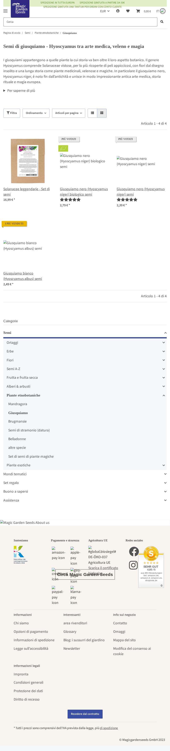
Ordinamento (34, 113)
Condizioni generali (28, 682)
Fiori (10, 360)
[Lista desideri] (128, 11)
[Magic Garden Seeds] (20, 13)
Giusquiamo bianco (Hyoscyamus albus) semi (22, 276)
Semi (7, 333)
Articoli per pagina (66, 113)
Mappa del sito (124, 640)
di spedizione (109, 728)
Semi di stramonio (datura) (29, 430)
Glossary (69, 631)
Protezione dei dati (28, 691)
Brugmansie (17, 421)
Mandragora (17, 404)
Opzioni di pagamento (31, 631)
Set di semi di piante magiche (31, 456)
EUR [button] (103, 11)
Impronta (21, 674)
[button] (118, 11)
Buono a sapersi (15, 491)
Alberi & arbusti (18, 386)
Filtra (13, 113)
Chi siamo (21, 623)
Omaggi (119, 631)
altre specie (17, 447)
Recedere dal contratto (85, 714)
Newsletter (71, 648)
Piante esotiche (18, 465)
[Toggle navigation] (5, 9)
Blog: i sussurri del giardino (84, 640)
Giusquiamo (18, 413)
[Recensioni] (70, 199)
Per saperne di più (21, 90)
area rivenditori (75, 623)
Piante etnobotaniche (23, 395)
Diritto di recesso (27, 699)
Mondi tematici (15, 474)
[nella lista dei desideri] (46, 143)
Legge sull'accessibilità (31, 648)
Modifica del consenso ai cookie (132, 651)
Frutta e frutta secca (22, 377)
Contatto (120, 623)
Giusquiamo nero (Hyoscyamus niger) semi (141, 191)
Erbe (10, 351)
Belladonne (17, 439)
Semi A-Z (13, 368)
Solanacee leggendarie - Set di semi (26, 191)
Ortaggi (12, 342)
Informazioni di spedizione (34, 640)
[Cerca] (162, 22)
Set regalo (11, 482)
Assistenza (11, 500)
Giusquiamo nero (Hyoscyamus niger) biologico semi (84, 191)
